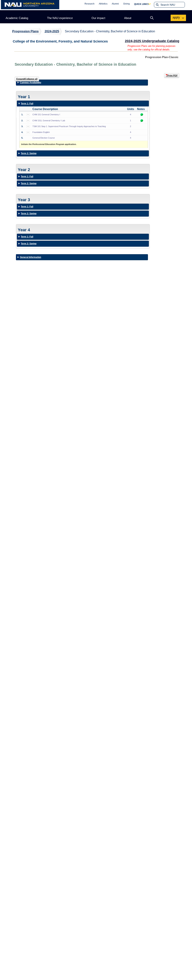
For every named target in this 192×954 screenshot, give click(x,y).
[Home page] (30, 4)
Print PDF (172, 75)
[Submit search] (157, 4)
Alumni (115, 3)
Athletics (103, 3)
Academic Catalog (17, 18)
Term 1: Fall (27, 104)
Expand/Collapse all (26, 79)
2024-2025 (52, 31)
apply (176, 17)
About (127, 18)
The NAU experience (60, 18)
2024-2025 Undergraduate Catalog (152, 41)
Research (89, 3)
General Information (30, 257)
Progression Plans (25, 31)
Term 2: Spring (28, 154)
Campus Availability (30, 82)
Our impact (98, 18)
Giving (126, 3)
